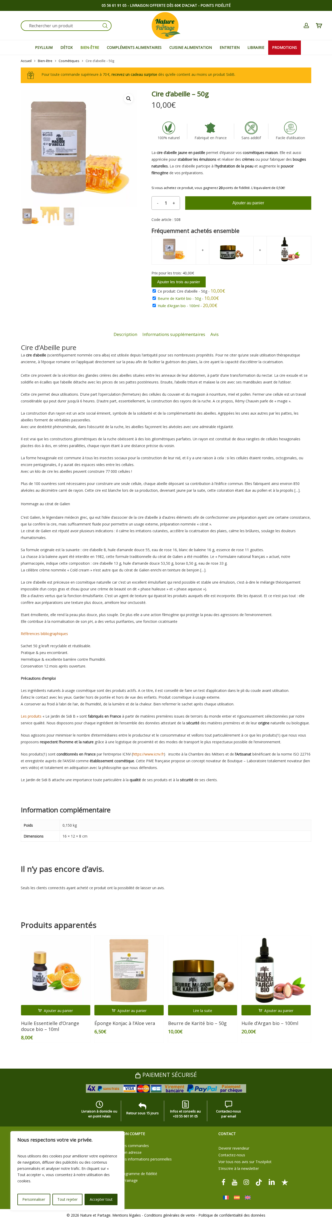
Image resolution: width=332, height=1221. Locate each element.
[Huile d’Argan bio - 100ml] (276, 970)
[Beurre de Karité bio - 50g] (202, 970)
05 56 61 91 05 (114, 5)
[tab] (125, 334)
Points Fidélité (215, 5)
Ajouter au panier (248, 203)
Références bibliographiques (44, 633)
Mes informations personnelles (146, 1159)
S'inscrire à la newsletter (238, 1168)
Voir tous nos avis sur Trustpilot (245, 1161)
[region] (67, 1171)
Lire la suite (202, 1010)
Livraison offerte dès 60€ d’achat (163, 5)
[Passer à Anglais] (247, 1197)
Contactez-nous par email (228, 1113)
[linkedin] (271, 1181)
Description (125, 334)
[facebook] (223, 1181)
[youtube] (234, 1181)
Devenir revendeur (233, 1148)
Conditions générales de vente (169, 1215)
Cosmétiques (69, 60)
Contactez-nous (231, 1154)
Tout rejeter (67, 1199)
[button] (128, 98)
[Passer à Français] (225, 1197)
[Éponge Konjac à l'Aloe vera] (129, 970)
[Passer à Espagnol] (236, 1197)
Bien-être (45, 60)
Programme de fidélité (138, 1173)
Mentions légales (126, 1215)
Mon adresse (131, 1152)
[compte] (306, 25)
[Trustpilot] (284, 1181)
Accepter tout (101, 1199)
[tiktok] (258, 1181)
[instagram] (246, 1181)
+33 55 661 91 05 (185, 1116)
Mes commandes (134, 1145)
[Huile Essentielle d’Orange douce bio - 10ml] (55, 970)
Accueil (26, 60)
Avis (214, 334)
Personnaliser (33, 1199)
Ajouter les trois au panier (178, 282)
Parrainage (129, 1180)
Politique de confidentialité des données (231, 1215)
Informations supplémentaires (173, 334)
